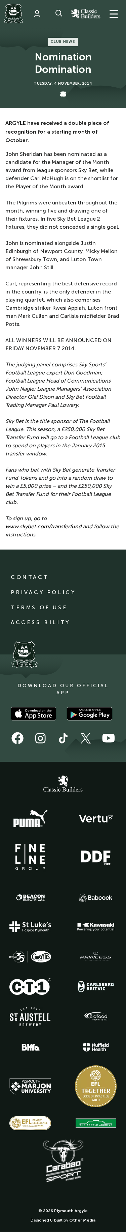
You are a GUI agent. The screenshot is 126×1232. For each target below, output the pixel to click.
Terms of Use (39, 607)
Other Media (82, 1220)
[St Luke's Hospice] (30, 926)
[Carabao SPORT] (63, 1161)
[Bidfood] (96, 1016)
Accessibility (40, 622)
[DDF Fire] (96, 857)
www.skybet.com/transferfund (43, 526)
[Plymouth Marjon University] (30, 1086)
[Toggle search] (59, 13)
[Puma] (30, 819)
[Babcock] (96, 897)
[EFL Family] (30, 1123)
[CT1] (30, 986)
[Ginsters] (30, 956)
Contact (30, 577)
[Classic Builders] (63, 784)
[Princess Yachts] (96, 957)
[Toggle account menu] (37, 13)
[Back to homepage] (13, 13)
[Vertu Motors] (96, 819)
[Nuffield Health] (96, 1047)
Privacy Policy (43, 592)
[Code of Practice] (96, 1086)
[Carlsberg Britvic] (96, 986)
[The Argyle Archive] (96, 1123)
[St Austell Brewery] (30, 1017)
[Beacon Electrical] (30, 897)
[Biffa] (30, 1047)
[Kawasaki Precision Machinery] (96, 927)
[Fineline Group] (30, 857)
